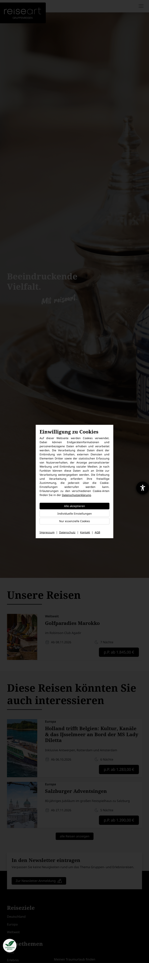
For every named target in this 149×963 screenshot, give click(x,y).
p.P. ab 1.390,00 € (119, 820)
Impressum (47, 532)
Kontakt (85, 532)
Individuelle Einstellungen (74, 513)
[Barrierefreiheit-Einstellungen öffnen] (142, 488)
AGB (97, 532)
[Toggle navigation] (141, 6)
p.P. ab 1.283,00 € (119, 769)
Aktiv (10, 952)
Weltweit (13, 932)
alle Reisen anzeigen (74, 836)
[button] (10, 945)
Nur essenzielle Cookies (74, 521)
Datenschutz (67, 532)
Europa (12, 924)
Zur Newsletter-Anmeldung (36, 881)
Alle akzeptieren (74, 506)
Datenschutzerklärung (76, 495)
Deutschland (16, 916)
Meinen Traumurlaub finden (74, 959)
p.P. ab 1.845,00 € (119, 652)
